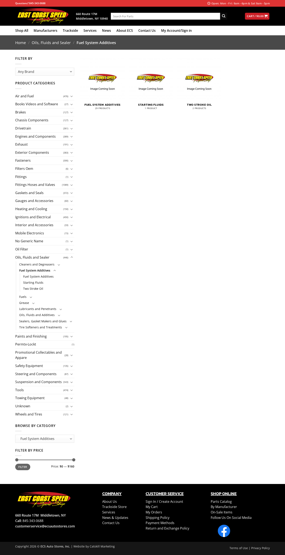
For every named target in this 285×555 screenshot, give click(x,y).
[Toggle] (71, 96)
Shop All (21, 30)
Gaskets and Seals (29, 193)
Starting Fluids (33, 282)
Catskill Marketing (102, 546)
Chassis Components (31, 120)
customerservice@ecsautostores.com (45, 526)
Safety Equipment (29, 365)
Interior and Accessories (34, 225)
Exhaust (21, 144)
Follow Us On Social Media (231, 517)
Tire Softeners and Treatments (40, 327)
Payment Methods (160, 523)
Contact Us (147, 30)
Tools (19, 390)
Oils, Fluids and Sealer (51, 42)
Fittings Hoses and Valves (35, 184)
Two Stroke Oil (33, 289)
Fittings (21, 176)
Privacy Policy (260, 548)
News (106, 30)
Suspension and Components (38, 382)
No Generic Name (29, 241)
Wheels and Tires (28, 414)
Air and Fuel (24, 96)
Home (20, 42)
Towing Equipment (30, 398)
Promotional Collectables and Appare (38, 355)
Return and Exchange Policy (167, 528)
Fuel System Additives (34, 270)
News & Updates (115, 517)
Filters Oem (24, 168)
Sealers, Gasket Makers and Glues (43, 321)
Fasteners (23, 160)
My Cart (152, 506)
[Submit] (223, 16)
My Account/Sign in (176, 30)
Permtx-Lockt (25, 344)
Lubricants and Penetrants (37, 309)
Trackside (70, 30)
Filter (22, 467)
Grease (24, 303)
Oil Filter (21, 249)
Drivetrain (23, 128)
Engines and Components (35, 136)
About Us (109, 501)
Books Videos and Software (36, 104)
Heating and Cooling (31, 209)
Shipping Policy (157, 517)
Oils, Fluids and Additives (37, 315)
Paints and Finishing (31, 336)
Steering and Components (36, 374)
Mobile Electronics (29, 233)
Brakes (20, 112)
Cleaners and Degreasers (36, 264)
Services (90, 30)
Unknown (22, 406)
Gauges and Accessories (34, 200)
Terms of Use (239, 548)
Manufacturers (45, 30)
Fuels (22, 297)
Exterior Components (32, 152)
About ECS (124, 30)
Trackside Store (114, 506)
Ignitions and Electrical (33, 217)
